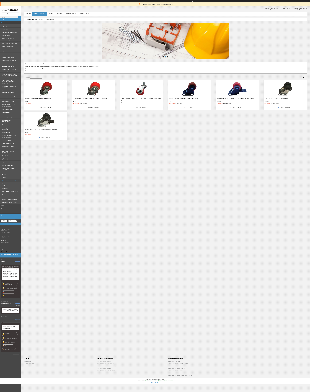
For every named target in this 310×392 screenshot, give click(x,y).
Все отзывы (16, 354)
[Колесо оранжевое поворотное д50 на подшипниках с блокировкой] (237, 89)
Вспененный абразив (7, 54)
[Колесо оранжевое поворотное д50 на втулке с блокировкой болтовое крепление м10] (141, 89)
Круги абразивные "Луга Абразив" (106, 370)
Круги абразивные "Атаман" (104, 368)
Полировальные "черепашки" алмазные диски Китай (10, 65)
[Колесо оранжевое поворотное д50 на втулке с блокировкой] (93, 89)
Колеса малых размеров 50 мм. (10, 180)
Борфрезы (4, 162)
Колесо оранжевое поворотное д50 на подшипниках (183, 98)
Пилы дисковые (6, 35)
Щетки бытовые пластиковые (10, 191)
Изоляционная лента (7, 109)
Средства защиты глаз (8, 143)
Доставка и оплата (6, 212)
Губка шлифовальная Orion (9, 159)
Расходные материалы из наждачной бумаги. (8, 105)
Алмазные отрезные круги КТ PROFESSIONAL (179, 366)
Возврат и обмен (84, 13)
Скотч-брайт (5, 155)
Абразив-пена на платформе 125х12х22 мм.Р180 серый (10, 274)
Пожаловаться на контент (151, 380)
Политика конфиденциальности (165, 380)
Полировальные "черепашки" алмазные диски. (10, 70)
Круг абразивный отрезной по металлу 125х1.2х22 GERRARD (10, 310)
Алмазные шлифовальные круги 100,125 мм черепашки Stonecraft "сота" (9, 75)
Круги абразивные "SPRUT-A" (104, 361)
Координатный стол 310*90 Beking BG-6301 (9, 327)
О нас (2, 205)
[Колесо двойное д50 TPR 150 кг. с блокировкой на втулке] (45, 120)
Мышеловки (5, 188)
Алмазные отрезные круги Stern (176, 373)
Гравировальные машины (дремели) (9, 87)
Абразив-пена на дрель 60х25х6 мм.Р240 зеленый (10, 270)
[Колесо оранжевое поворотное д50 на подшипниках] (189, 89)
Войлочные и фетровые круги (9, 43)
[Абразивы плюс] (10, 10)
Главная (28, 13)
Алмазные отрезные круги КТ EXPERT (177, 368)
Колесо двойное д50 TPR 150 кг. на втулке (276, 98)
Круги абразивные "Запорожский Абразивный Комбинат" (112, 366)
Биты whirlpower (6, 132)
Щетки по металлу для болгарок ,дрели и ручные (9, 100)
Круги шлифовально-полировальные (7, 120)
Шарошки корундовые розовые (8, 147)
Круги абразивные (7, 26)
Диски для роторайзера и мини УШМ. (8, 169)
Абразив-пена (5, 51)
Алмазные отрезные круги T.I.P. (176, 370)
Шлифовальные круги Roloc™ (9, 202)
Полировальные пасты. (8, 57)
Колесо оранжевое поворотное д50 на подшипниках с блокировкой (235, 98)
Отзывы (3, 209)
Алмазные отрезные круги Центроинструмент (180, 375)
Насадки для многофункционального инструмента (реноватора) (9, 92)
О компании (28, 361)
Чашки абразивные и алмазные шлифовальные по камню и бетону (9, 81)
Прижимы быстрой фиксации (9, 32)
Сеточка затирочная (7, 165)
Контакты (59, 13)
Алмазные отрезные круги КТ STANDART (178, 363)
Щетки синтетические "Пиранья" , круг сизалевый (9, 39)
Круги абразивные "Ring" (103, 373)
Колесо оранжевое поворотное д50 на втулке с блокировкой (90, 98)
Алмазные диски (6, 29)
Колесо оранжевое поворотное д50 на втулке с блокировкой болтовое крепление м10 (141, 99)
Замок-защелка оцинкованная (10, 117)
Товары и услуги (5, 22)
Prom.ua (162, 379)
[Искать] (19, 17)
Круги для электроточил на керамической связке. (9, 61)
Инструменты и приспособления (6, 113)
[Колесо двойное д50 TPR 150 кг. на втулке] (285, 89)
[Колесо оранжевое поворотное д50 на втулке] (45, 89)
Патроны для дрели (7, 194)
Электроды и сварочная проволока (8, 128)
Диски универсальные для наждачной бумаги (9, 136)
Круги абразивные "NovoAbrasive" (105, 363)
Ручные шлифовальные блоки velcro (10, 184)
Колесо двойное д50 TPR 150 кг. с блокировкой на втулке (41, 129)
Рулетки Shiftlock (6, 140)
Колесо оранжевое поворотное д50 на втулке (38, 98)
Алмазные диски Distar (174, 361)
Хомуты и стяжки (6, 124)
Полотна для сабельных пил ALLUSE (9, 173)
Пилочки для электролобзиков (10, 97)
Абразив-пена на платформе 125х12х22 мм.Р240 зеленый (10, 277)
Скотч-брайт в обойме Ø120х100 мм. (8, 151)
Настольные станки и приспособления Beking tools (9, 198)
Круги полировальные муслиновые (8, 47)
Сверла (4, 177)
